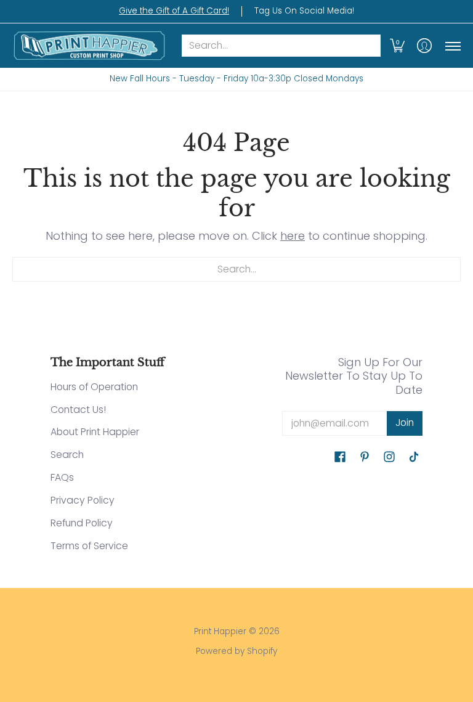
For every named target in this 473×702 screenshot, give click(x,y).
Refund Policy (82, 523)
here (292, 235)
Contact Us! (78, 409)
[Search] (369, 46)
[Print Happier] (89, 45)
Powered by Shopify (236, 651)
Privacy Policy (83, 500)
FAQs (62, 477)
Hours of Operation (94, 387)
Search (67, 454)
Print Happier (220, 631)
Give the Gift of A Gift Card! (174, 11)
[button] (397, 45)
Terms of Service (89, 546)
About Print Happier (95, 432)
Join (404, 422)
